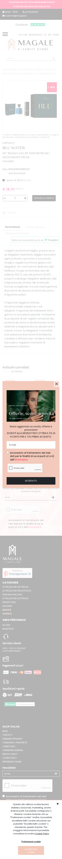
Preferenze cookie (31, 841)
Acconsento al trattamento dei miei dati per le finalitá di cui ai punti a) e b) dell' (32, 456)
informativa (21, 459)
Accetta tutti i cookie (31, 851)
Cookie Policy (42, 833)
